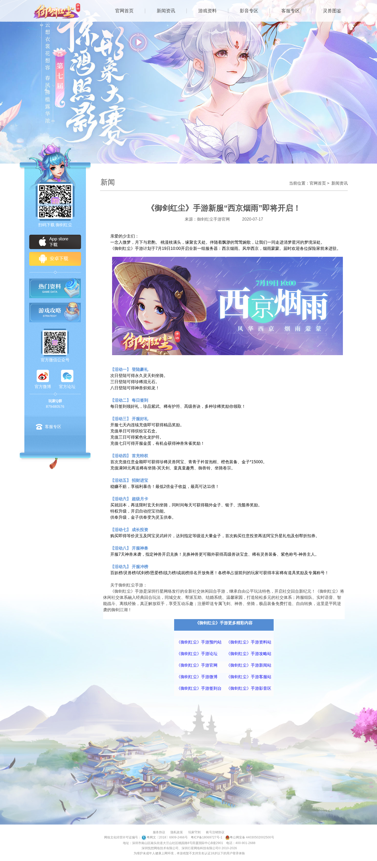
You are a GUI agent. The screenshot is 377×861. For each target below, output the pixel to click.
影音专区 (249, 10)
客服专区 (290, 10)
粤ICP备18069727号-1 (206, 837)
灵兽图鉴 (332, 10)
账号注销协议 (215, 832)
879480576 (55, 406)
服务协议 (159, 832)
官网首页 (124, 10)
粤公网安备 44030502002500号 (252, 837)
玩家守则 (194, 832)
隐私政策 (177, 832)
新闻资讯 (166, 10)
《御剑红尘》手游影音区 (248, 688)
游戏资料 (207, 10)
